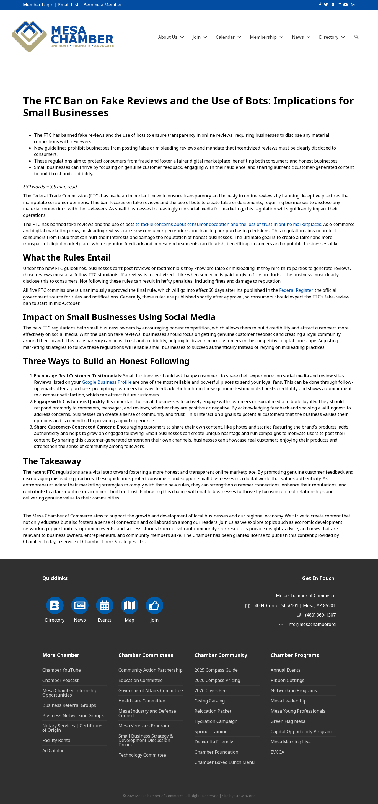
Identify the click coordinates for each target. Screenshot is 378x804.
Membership (263, 37)
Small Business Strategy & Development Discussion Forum (145, 740)
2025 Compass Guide (216, 670)
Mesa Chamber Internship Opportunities (69, 692)
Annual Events (286, 670)
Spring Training (211, 731)
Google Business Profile (106, 382)
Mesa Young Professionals (298, 711)
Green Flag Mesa (288, 721)
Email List (68, 5)
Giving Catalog (210, 701)
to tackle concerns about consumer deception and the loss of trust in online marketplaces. (228, 224)
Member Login (38, 5)
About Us (167, 37)
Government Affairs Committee (150, 690)
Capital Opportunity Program (301, 731)
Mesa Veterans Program (143, 726)
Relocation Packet (213, 711)
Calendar (225, 37)
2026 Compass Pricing (217, 680)
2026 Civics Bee (211, 690)
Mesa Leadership (289, 701)
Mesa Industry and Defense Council (147, 713)
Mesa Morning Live (291, 742)
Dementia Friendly (214, 742)
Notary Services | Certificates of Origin (72, 728)
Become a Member (102, 5)
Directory (328, 37)
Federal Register (295, 290)
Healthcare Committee (141, 701)
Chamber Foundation (216, 752)
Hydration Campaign (216, 721)
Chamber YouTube (61, 670)
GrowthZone (245, 795)
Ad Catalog (53, 751)
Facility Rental (57, 740)
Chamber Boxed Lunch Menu (225, 762)
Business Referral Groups (69, 705)
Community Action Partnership (150, 670)
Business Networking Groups (73, 715)
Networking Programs (294, 690)
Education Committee (140, 680)
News (298, 37)
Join (197, 37)
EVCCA (277, 752)
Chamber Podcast (60, 680)
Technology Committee (142, 755)
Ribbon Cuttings (287, 680)
